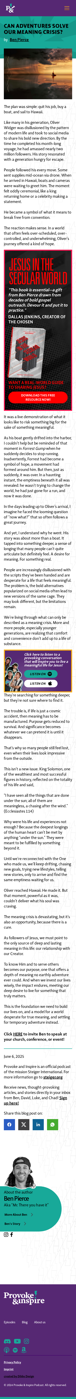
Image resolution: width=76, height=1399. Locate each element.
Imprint (9, 1369)
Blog (25, 1322)
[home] (10, 8)
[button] (66, 8)
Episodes (9, 1322)
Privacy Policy (12, 1362)
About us (40, 1322)
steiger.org (53, 1076)
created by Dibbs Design (19, 1376)
